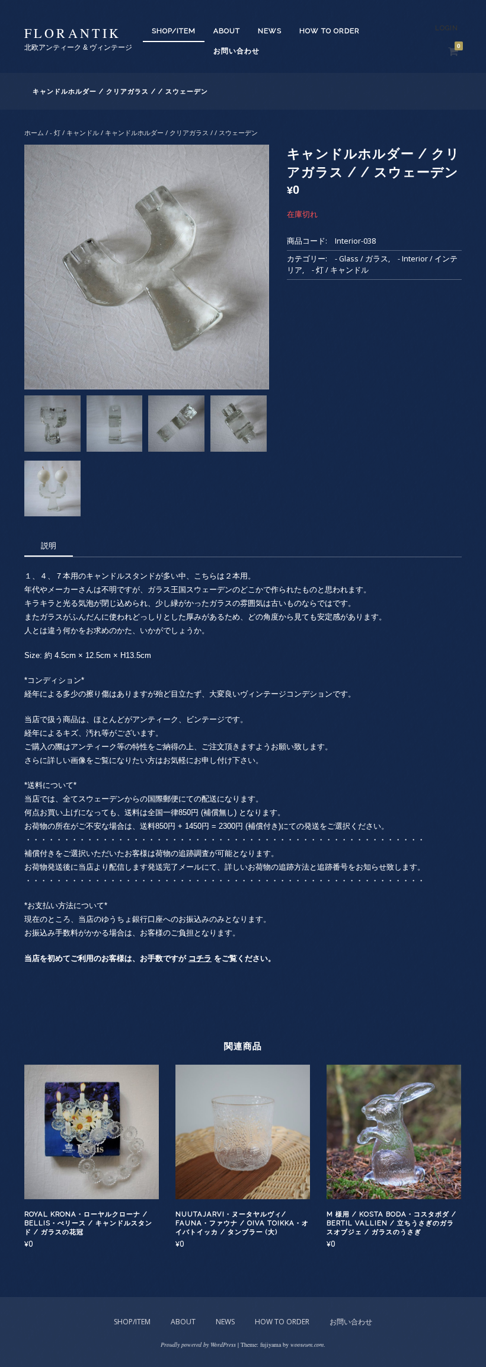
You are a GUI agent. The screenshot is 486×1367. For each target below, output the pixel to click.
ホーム (34, 132)
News (270, 31)
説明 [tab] (48, 545)
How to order (329, 31)
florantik (73, 32)
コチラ (200, 958)
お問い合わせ (236, 51)
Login (446, 28)
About (226, 31)
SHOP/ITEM (174, 31)
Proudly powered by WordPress (198, 1344)
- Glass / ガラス (361, 259)
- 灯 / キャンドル (74, 132)
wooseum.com (307, 1344)
